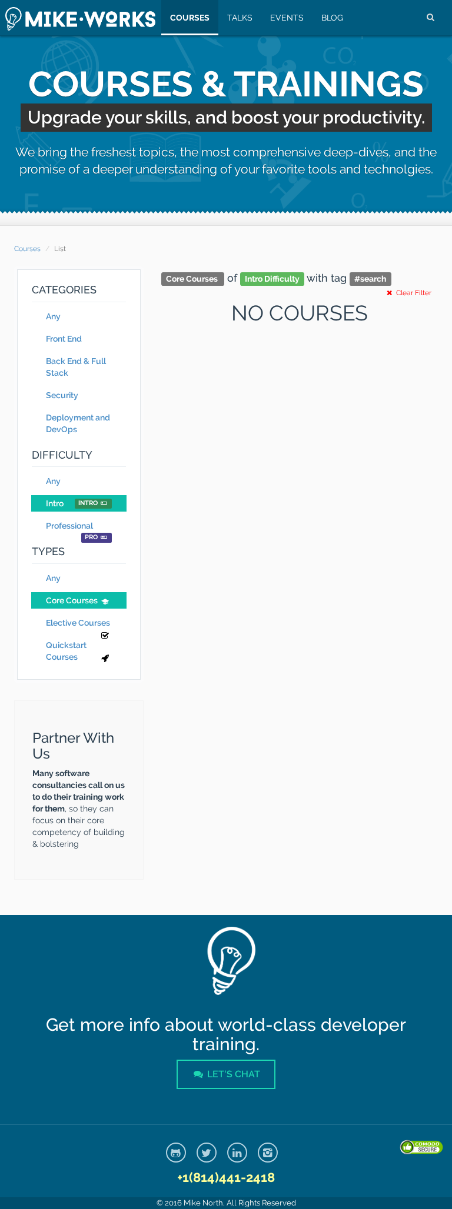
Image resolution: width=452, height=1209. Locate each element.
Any (53, 316)
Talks (239, 17)
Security (62, 395)
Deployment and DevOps (78, 423)
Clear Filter (412, 293)
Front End (64, 338)
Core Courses (72, 600)
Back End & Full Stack (76, 367)
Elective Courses (78, 622)
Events (287, 17)
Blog (332, 17)
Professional (72, 527)
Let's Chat (232, 1074)
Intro (72, 503)
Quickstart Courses (66, 651)
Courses (190, 17)
